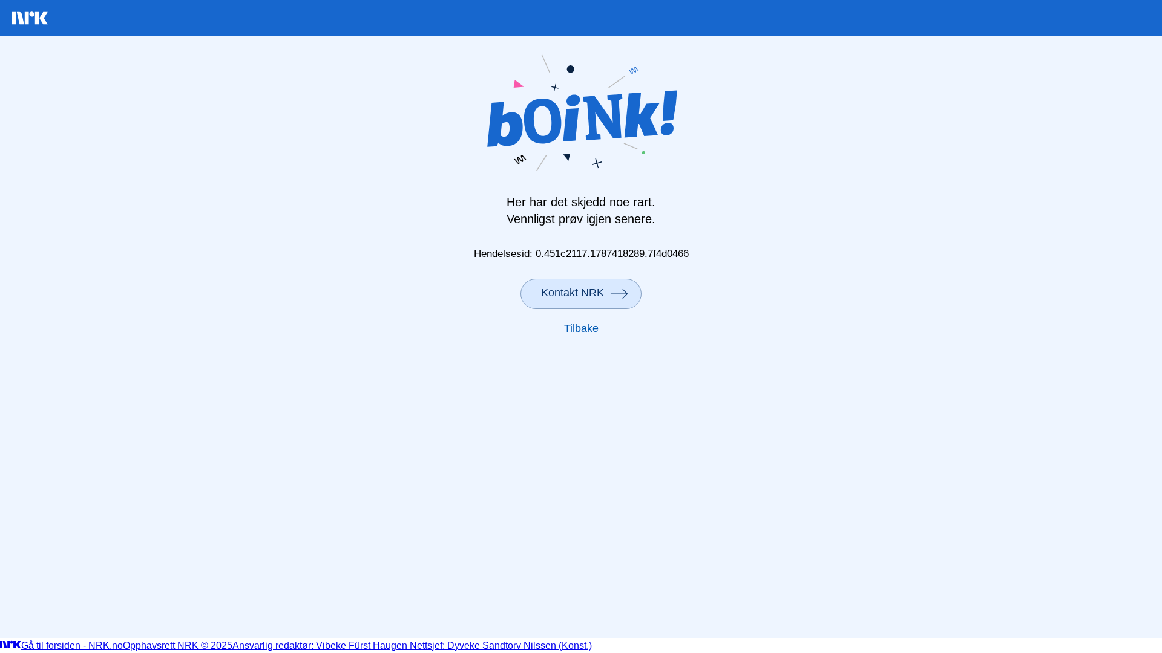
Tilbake (581, 328)
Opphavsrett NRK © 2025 (177, 645)
